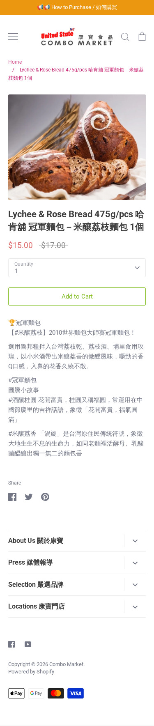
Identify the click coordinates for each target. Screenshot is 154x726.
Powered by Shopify (31, 672)
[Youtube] (28, 644)
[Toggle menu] (13, 36)
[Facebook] (11, 644)
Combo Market (66, 664)
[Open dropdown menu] (135, 540)
